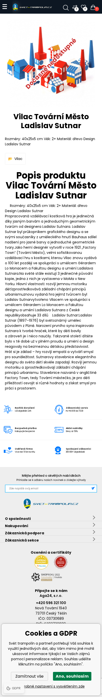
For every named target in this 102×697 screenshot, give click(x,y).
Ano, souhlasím (72, 676)
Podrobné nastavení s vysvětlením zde (51, 686)
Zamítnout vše (29, 676)
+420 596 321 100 (51, 602)
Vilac (18, 158)
